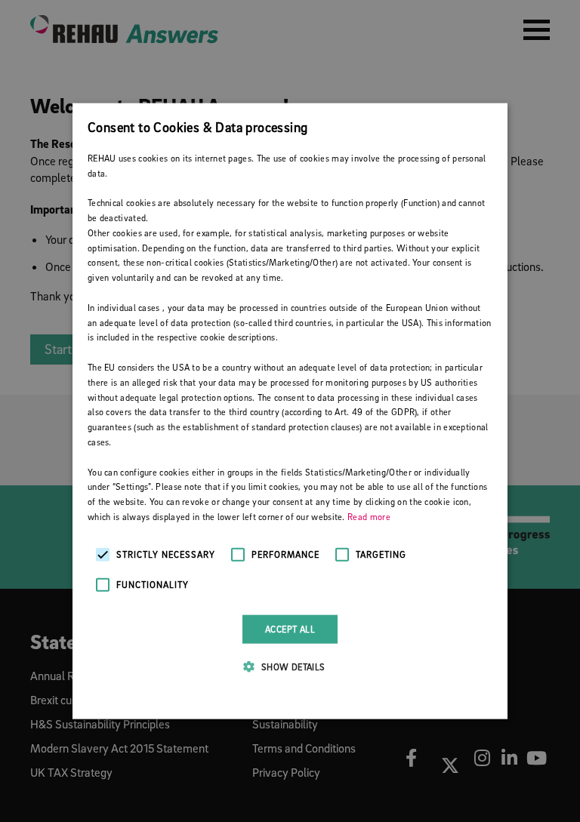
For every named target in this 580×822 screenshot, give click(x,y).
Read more (368, 516)
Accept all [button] (290, 628)
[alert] (290, 411)
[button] (290, 666)
